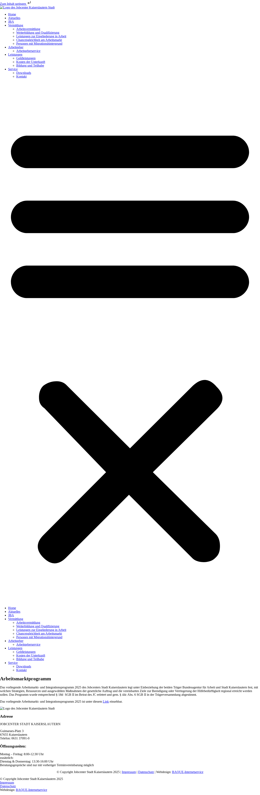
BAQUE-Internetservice (187, 772)
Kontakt (21, 76)
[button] (130, 342)
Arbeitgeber (15, 47)
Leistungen (15, 54)
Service (13, 69)
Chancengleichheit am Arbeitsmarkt (39, 40)
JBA (11, 21)
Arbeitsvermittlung (28, 29)
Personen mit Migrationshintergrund (39, 43)
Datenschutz (146, 772)
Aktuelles (14, 18)
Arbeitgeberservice (28, 51)
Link (106, 701)
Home (12, 14)
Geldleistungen (26, 58)
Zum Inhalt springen (13, 3)
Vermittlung (15, 25)
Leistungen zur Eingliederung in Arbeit (41, 36)
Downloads (23, 73)
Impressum (129, 772)
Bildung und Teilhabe (30, 65)
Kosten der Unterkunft (30, 62)
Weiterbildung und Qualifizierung (37, 32)
